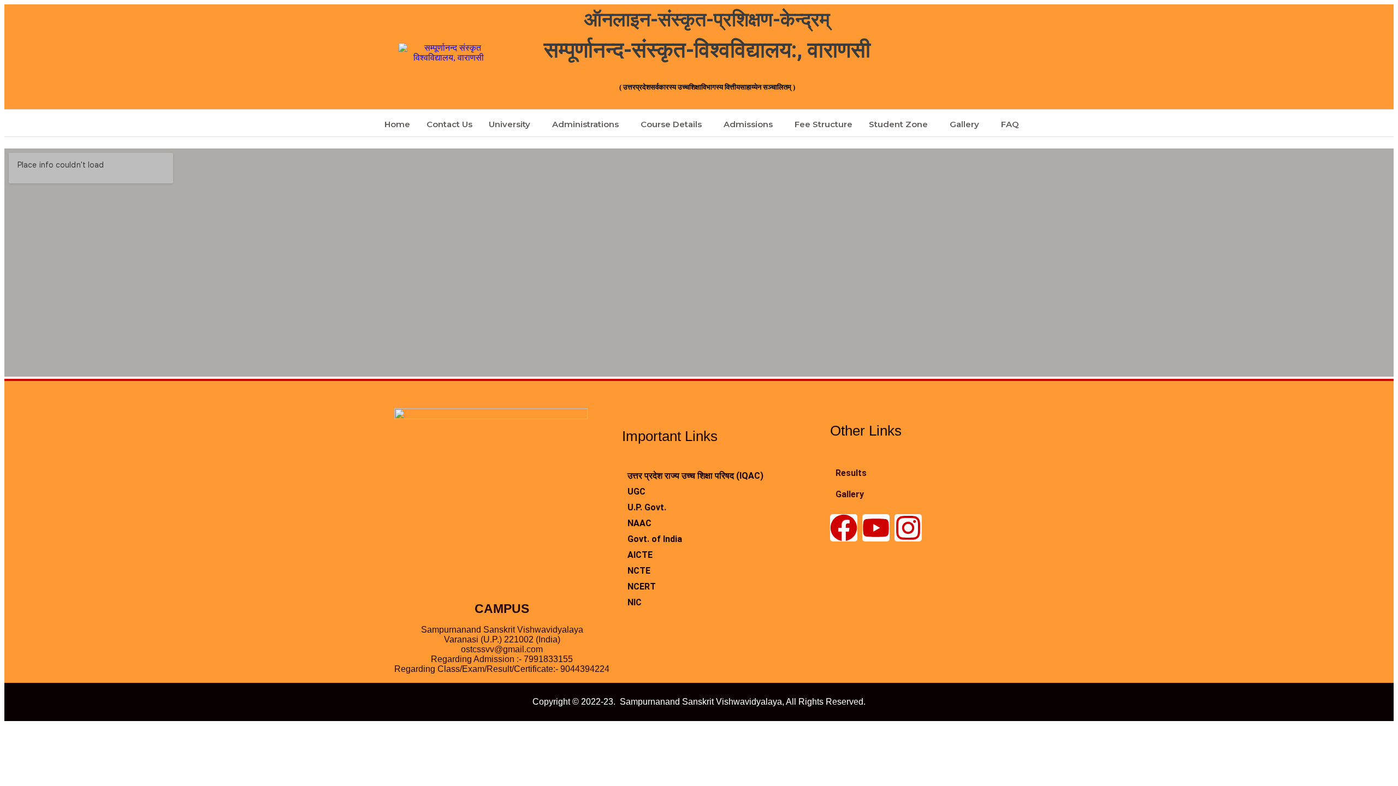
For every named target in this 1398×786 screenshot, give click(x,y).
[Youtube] (876, 527)
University (509, 124)
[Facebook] (843, 527)
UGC (636, 491)
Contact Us (449, 124)
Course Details (671, 124)
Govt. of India (654, 539)
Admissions (748, 124)
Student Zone (898, 124)
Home (397, 124)
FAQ (1010, 124)
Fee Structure (823, 124)
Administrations (585, 124)
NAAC (639, 523)
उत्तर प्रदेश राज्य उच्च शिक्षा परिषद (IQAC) (695, 476)
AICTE (640, 555)
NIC (634, 602)
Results (851, 473)
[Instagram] (908, 527)
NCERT (641, 586)
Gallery (964, 124)
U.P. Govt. (646, 507)
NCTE (638, 570)
